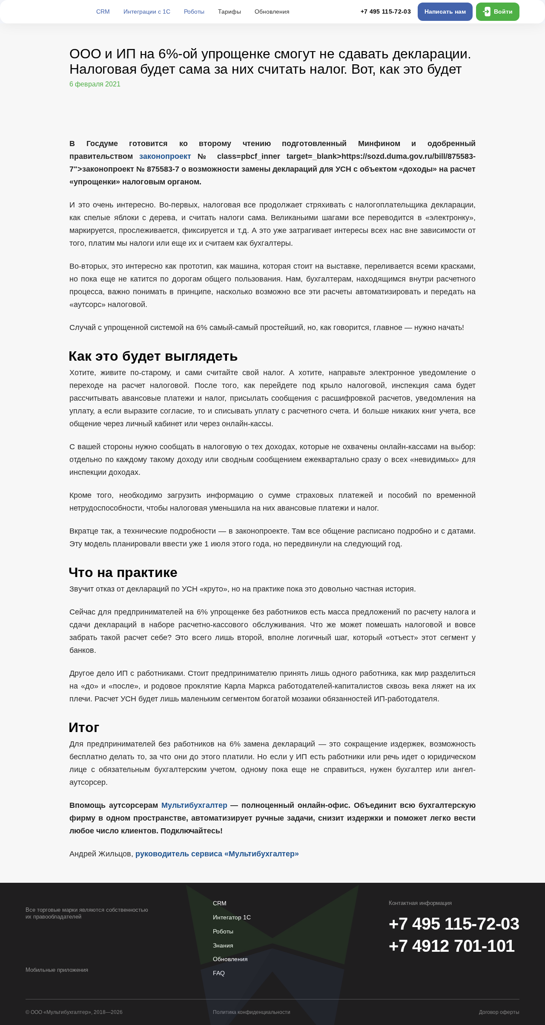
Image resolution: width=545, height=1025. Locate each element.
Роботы (194, 11)
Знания (223, 945)
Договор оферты (499, 1012)
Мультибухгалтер (194, 805)
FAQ (219, 973)
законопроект (165, 156)
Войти (503, 11)
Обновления (272, 11)
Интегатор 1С (232, 917)
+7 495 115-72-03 (386, 11)
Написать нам (445, 11)
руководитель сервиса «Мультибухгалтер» (217, 854)
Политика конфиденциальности (251, 1012)
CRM (103, 11)
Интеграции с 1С (146, 11)
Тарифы (229, 11)
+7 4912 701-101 (452, 945)
